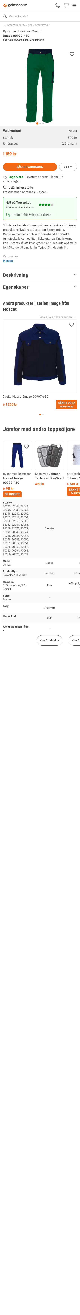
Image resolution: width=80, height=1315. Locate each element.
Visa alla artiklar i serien (55, 317)
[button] (40, 137)
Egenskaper (15, 287)
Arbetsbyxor (42, 25)
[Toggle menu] (74, 5)
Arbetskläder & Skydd (20, 25)
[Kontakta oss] (57, 5)
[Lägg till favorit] (72, 54)
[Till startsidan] (15, 5)
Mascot (8, 261)
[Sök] (5, 16)
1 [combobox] (66, 167)
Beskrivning (15, 275)
